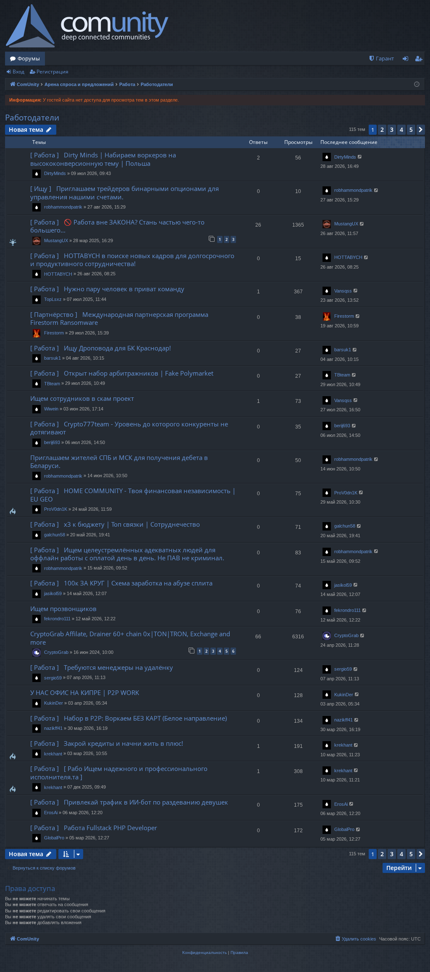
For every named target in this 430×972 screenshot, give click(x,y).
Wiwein (51, 408)
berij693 (52, 442)
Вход (18, 71)
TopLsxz (53, 299)
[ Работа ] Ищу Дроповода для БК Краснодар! (100, 348)
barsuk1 (52, 358)
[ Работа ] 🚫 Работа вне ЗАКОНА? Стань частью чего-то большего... (117, 226)
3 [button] (391, 129)
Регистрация (52, 71)
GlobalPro (54, 837)
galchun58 (54, 534)
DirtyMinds (55, 173)
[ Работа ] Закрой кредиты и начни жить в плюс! (106, 743)
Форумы (29, 58)
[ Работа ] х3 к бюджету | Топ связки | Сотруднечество (115, 524)
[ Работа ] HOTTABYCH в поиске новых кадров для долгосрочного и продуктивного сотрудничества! (132, 259)
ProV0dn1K (55, 509)
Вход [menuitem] (407, 60)
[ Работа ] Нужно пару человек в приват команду (107, 289)
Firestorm (54, 332)
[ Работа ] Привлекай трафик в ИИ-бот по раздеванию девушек (129, 802)
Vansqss (343, 290)
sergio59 (53, 677)
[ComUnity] (87, 26)
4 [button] (401, 129)
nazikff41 (53, 728)
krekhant (53, 753)
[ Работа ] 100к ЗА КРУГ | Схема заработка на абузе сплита (121, 583)
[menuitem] (381, 58)
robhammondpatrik (63, 206)
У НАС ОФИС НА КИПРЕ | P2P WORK (84, 692)
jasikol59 (53, 593)
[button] (421, 130)
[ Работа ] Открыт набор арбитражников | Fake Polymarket (121, 373)
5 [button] (411, 129)
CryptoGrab (56, 652)
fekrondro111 (57, 618)
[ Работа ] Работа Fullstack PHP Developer (93, 827)
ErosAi (51, 812)
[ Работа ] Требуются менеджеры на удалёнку (101, 667)
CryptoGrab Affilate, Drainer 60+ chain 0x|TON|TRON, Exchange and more (130, 638)
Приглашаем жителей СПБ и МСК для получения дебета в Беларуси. (119, 461)
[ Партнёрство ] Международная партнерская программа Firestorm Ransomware (119, 318)
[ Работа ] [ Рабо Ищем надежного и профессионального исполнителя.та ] (118, 772)
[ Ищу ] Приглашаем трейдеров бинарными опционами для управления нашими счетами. (124, 192)
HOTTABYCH (58, 274)
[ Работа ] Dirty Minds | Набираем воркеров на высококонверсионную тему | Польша (103, 159)
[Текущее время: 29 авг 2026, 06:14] (417, 84)
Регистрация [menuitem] (420, 60)
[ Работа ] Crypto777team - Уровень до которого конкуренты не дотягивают (129, 428)
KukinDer (53, 702)
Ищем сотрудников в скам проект (82, 398)
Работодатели (32, 117)
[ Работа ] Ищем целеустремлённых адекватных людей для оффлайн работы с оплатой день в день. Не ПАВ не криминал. (127, 554)
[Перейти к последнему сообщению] (360, 157)
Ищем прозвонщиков (63, 608)
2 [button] (382, 129)
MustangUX (56, 240)
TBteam (52, 383)
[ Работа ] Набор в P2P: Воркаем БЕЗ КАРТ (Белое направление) (128, 718)
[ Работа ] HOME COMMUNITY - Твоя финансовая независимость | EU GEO (133, 494)
